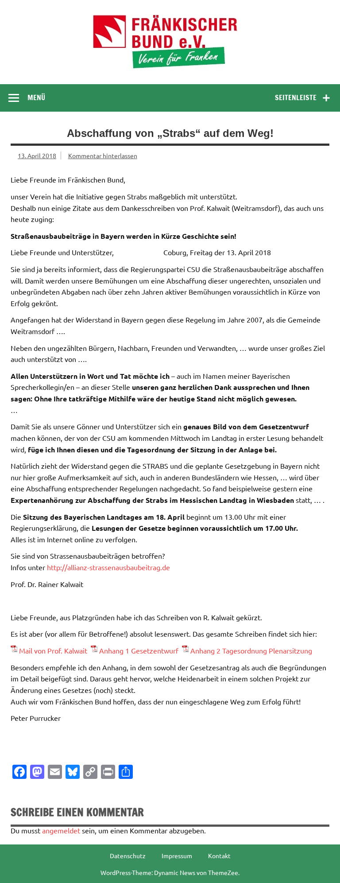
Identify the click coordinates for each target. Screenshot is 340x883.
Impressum (177, 855)
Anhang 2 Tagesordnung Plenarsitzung (251, 650)
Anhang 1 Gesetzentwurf (140, 650)
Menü (36, 97)
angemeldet (61, 830)
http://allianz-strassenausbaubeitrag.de (107, 567)
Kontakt (219, 855)
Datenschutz (128, 855)
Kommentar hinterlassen (102, 155)
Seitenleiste (296, 97)
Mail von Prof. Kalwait (55, 650)
